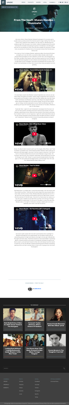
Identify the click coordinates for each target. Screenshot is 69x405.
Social (37, 379)
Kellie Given (38, 288)
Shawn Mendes (29, 28)
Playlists (30, 2)
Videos (23, 2)
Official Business (56, 379)
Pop (34, 14)
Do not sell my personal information (57, 403)
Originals (6, 384)
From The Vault (39, 28)
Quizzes (38, 2)
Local (45, 2)
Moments (6, 387)
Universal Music (54, 381)
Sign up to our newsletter (9, 7)
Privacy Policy (43, 403)
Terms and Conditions (33, 403)
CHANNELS (6, 379)
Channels (52, 2)
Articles (21, 381)
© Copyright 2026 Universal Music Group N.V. (16, 403)
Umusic (5, 381)
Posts (21, 379)
